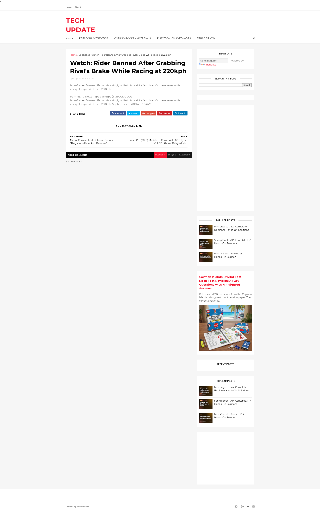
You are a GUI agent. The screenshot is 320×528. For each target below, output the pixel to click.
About (78, 7)
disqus (172, 155)
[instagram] (236, 506)
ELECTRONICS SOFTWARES (174, 38)
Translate (211, 64)
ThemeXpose (83, 506)
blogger (160, 155)
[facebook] (253, 506)
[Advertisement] (224, 157)
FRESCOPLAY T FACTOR (93, 38)
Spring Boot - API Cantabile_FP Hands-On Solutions (232, 242)
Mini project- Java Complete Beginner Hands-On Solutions (231, 228)
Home (69, 7)
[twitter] (248, 506)
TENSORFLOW (206, 38)
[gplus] (242, 506)
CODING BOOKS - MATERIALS (132, 38)
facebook (184, 155)
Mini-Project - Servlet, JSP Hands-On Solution (229, 255)
